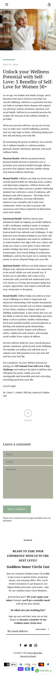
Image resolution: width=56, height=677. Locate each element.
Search (28, 540)
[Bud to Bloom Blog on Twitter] (25, 645)
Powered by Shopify (28, 656)
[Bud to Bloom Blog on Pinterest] (30, 645)
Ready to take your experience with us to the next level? (28, 555)
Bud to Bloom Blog (35, 653)
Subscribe (41, 629)
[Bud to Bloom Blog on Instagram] (35, 645)
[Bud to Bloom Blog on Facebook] (20, 645)
